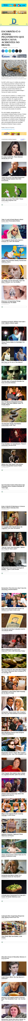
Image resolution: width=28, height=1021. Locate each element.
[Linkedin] (13, 50)
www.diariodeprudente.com (8, 129)
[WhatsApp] (9, 50)
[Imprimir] (20, 50)
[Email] (16, 50)
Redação (5, 47)
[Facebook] (2, 50)
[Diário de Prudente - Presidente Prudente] (14, 22)
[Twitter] (6, 50)
